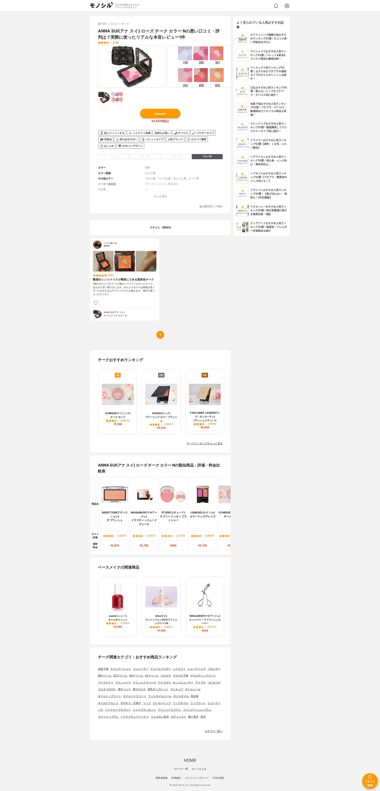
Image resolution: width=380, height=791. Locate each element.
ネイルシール (192, 689)
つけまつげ (214, 682)
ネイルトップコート (109, 696)
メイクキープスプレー (118, 709)
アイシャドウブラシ (169, 709)
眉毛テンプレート (158, 689)
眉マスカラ (139, 689)
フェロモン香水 (160, 716)
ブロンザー (214, 668)
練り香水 (193, 716)
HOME (190, 760)
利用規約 (176, 777)
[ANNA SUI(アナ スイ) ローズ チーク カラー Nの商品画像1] (131, 66)
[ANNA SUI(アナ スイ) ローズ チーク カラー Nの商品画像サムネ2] (117, 97)
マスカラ (166, 675)
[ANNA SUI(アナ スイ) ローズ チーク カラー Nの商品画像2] (201, 66)
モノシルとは (199, 768)
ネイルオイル (181, 696)
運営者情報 (161, 777)
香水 (203, 716)
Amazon (160, 113)
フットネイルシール (159, 696)
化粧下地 (103, 668)
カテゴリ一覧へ (214, 731)
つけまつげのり (107, 689)
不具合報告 (218, 777)
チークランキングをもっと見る (205, 443)
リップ (147, 703)
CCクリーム (120, 675)
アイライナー (105, 682)
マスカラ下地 (180, 675)
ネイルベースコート (134, 696)
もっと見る (160, 196)
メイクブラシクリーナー (135, 716)
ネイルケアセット (108, 703)
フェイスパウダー (160, 668)
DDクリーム (136, 675)
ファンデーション (120, 668)
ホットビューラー (183, 682)
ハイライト (179, 668)
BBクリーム (104, 675)
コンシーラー (140, 668)
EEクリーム (152, 675)
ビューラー (214, 703)
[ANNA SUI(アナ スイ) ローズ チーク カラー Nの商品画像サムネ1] (104, 97)
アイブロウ (164, 682)
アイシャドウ (123, 682)
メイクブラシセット (144, 709)
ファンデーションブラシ (197, 709)
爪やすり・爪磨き (131, 703)
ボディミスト (178, 716)
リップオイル (180, 703)
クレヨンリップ (162, 703)
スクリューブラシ (108, 716)
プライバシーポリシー (197, 777)
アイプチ (200, 682)
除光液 (195, 696)
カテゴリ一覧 (181, 768)
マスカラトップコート (203, 675)
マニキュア (176, 689)
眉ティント (124, 689)
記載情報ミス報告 (212, 206)
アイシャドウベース (144, 682)
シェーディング (197, 668)
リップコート (198, 703)
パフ (100, 709)
